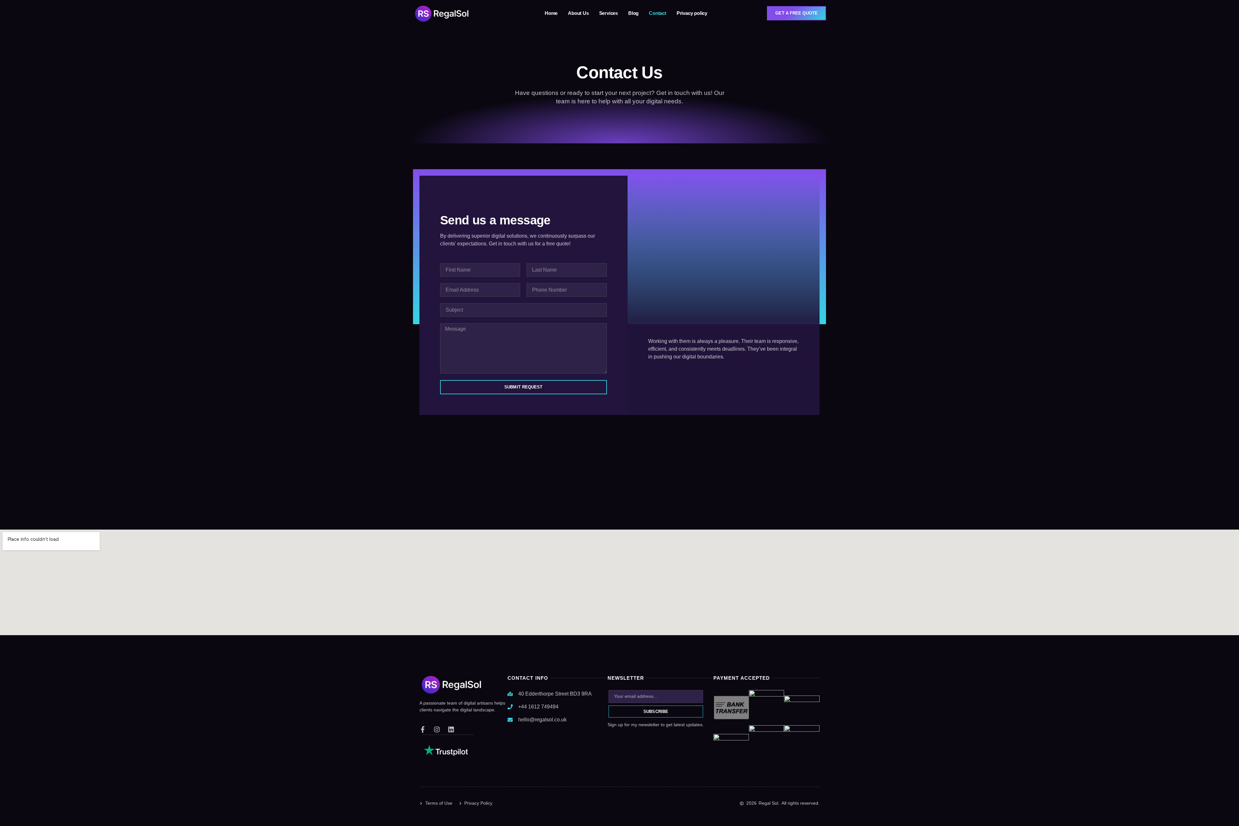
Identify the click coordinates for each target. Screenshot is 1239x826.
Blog (633, 13)
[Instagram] (437, 729)
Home (551, 13)
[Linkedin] (451, 729)
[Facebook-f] (422, 729)
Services (608, 13)
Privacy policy (692, 13)
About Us (578, 13)
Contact (657, 13)
